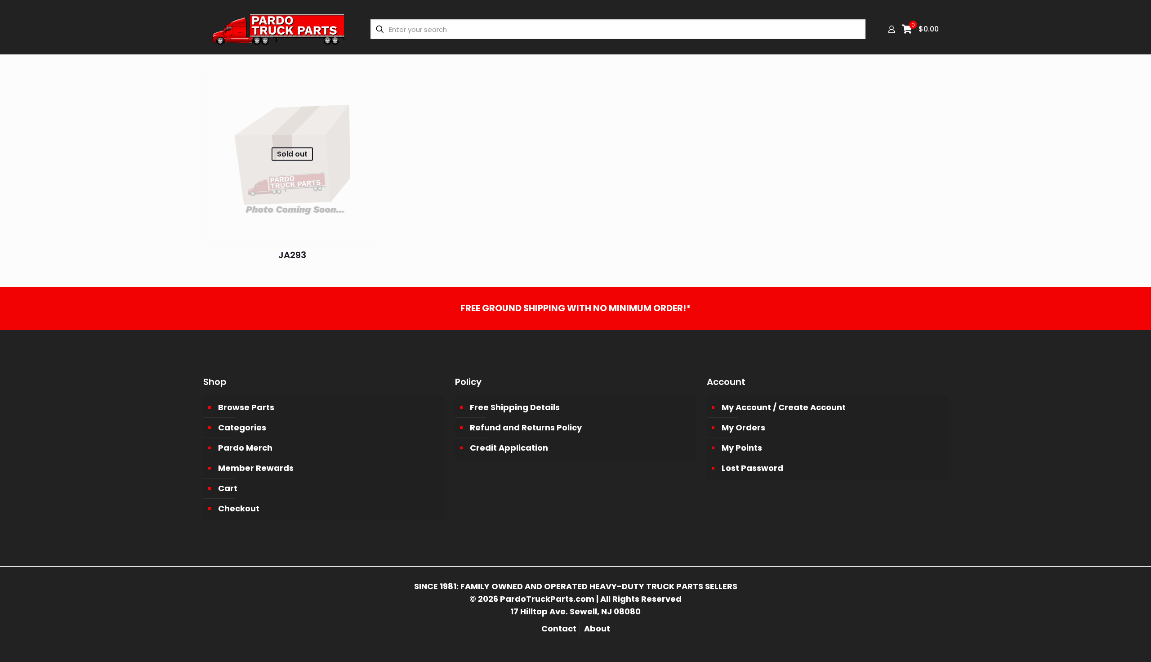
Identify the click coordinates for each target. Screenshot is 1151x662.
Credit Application (509, 447)
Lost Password (752, 468)
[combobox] (617, 29)
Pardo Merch (245, 447)
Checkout (238, 508)
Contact (558, 628)
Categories (242, 427)
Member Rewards (256, 468)
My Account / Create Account (784, 407)
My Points (742, 447)
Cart (227, 488)
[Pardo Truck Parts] (279, 29)
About (597, 628)
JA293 (292, 255)
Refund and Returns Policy (526, 427)
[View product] (366, 80)
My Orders (743, 427)
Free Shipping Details (515, 407)
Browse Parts (246, 407)
